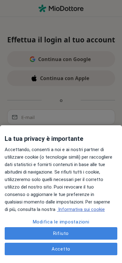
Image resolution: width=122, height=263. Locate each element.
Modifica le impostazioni (61, 222)
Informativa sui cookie (81, 209)
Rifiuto (61, 233)
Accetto (61, 249)
